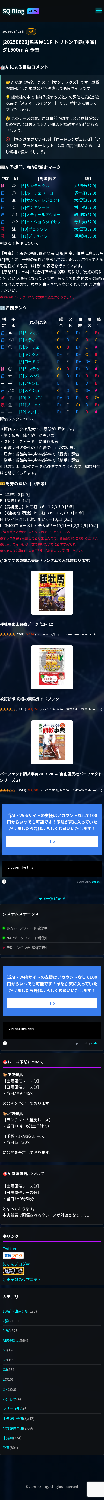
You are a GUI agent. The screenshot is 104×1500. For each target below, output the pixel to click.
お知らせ (9, 1398)
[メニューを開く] (98, 11)
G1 (5, 1349)
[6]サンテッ (29, 369)
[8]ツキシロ (29, 383)
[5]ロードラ (29, 361)
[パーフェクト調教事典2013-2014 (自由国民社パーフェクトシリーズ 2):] (52, 742)
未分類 (8, 1437)
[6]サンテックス (35, 185)
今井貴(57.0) (85, 221)
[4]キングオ (29, 354)
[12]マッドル (30, 412)
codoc (96, 881)
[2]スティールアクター (40, 214)
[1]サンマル (29, 332)
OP (5, 1389)
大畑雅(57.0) (85, 200)
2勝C (6, 1320)
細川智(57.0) (85, 214)
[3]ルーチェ (29, 347)
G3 (5, 1369)
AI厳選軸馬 (11, 1340)
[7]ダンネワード (35, 207)
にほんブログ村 (16, 1264)
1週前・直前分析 (15, 1311)
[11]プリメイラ (34, 236)
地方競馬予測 (13, 1428)
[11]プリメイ (30, 405)
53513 (21, 790)
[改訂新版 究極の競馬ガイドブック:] (52, 667)
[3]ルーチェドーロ (37, 193)
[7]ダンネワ (29, 376)
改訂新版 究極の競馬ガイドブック (29, 699)
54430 (21, 709)
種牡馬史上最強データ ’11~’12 (26, 624)
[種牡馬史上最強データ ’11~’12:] (52, 593)
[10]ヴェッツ (30, 397)
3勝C (6, 1330)
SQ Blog (19, 11)
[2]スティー (29, 340)
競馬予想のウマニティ (22, 1279)
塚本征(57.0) (85, 193)
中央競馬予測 (13, 1418)
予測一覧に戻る (52, 898)
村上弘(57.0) (85, 207)
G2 (5, 1359)
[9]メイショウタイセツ (41, 221)
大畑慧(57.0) (85, 229)
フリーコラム (13, 1408)
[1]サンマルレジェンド (41, 200)
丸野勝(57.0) (85, 185)
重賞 (6, 1447)
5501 (20, 634)
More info (91, 634)
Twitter (9, 1248)
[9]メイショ (29, 390)
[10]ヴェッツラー (36, 229)
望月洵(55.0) (85, 236)
